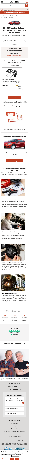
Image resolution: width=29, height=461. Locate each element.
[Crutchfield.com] (15, 2)
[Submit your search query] (26, 5)
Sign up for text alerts (12, 408)
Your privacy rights (14, 426)
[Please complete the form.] (23, 403)
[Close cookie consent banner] (27, 451)
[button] (27, 365)
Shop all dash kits (14, 97)
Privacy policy (14, 423)
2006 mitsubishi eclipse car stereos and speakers (14, 15)
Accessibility (18, 440)
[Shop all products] (2, 2)
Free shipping (14, 12)
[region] (14, 365)
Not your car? (14, 44)
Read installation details (14, 161)
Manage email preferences (14, 436)
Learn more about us (14, 346)
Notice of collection (14, 434)
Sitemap (23, 440)
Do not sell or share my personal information (14, 431)
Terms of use (11, 440)
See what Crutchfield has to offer (13, 55)
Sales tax (5, 440)
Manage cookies (14, 428)
